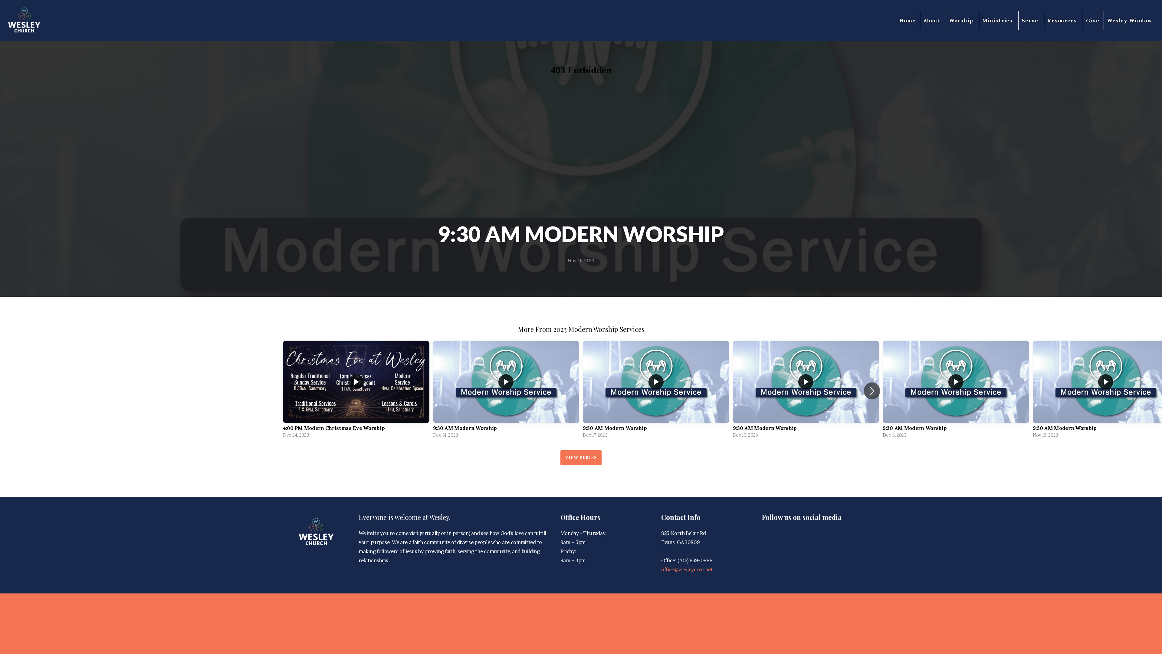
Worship (962, 20)
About (932, 20)
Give (1092, 20)
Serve (1031, 20)
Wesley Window (1129, 20)
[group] (356, 391)
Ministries (998, 20)
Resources (1062, 20)
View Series (581, 457)
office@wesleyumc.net (687, 569)
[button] (872, 391)
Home (907, 20)
